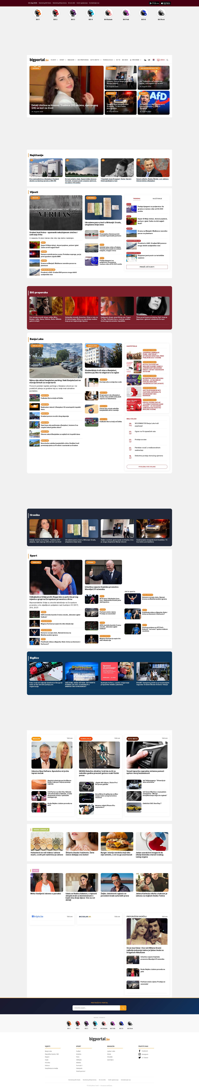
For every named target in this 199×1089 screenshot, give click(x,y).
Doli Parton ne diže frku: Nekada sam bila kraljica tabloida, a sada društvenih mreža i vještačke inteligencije (60, 794)
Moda (109, 1054)
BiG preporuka (39, 292)
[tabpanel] (147, 235)
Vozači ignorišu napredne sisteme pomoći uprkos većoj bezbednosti (145, 772)
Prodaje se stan (140, 439)
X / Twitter (145, 1058)
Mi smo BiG (71, 3)
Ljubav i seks (111, 1051)
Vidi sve (69, 738)
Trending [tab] (136, 198)
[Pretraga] (167, 59)
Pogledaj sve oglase (147, 466)
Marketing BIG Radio (45, 3)
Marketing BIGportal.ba (89, 1080)
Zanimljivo (110, 1060)
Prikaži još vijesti (147, 267)
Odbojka (78, 1060)
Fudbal (78, 1051)
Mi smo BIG (102, 1080)
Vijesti (34, 192)
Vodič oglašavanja (82, 3)
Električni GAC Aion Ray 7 (152, 803)
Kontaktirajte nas (94, 3)
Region (47, 1057)
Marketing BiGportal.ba (60, 3)
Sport (33, 555)
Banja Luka (36, 339)
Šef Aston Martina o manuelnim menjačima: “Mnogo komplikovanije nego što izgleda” (155, 793)
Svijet (46, 1060)
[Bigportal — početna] (39, 60)
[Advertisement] (99, 38)
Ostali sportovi (80, 1071)
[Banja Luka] (153, 60)
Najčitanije (36, 155)
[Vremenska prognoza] (145, 59)
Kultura (47, 1065)
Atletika (78, 1062)
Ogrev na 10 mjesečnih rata (145, 431)
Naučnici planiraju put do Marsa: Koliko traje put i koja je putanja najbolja (59, 782)
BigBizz (34, 657)
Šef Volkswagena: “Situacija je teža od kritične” (154, 781)
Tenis (77, 1057)
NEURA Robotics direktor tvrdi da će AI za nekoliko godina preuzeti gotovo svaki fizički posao (99, 773)
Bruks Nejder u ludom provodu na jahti (60, 804)
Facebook (145, 1051)
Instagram (145, 1054)
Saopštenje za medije (51, 1068)
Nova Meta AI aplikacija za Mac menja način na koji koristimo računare (106, 795)
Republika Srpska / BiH (52, 1054)
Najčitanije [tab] (157, 198)
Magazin (111, 1046)
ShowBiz (109, 1057)
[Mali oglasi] (149, 59)
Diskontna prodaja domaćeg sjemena (149, 456)
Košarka (78, 1054)
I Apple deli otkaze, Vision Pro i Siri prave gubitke (106, 783)
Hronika (35, 515)
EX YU (35, 871)
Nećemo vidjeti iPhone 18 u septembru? (105, 806)
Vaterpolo (79, 1068)
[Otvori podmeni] (58, 60)
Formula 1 (79, 1065)
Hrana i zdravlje (41, 830)
